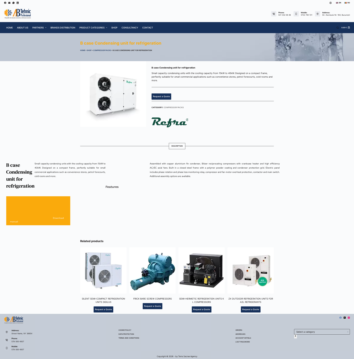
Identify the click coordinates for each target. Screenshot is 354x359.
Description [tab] (177, 146)
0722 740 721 (306, 15)
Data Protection (126, 334)
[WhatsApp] (13, 3)
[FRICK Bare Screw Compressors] (152, 270)
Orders (238, 330)
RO (349, 3)
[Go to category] (295, 336)
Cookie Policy (125, 330)
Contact (147, 27)
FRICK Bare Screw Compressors (152, 298)
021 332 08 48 (284, 15)
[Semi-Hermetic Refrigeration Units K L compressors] (201, 270)
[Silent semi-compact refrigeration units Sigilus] (103, 270)
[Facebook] (5, 3)
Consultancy (130, 27)
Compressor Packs (102, 50)
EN (340, 3)
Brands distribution (62, 27)
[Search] (338, 28)
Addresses (240, 334)
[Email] (9, 3)
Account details (243, 338)
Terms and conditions (129, 338)
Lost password (242, 342)
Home (9, 27)
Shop (114, 27)
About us (22, 27)
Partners (38, 27)
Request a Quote (161, 96)
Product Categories (92, 27)
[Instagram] (349, 318)
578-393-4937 (17, 341)
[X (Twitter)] (345, 318)
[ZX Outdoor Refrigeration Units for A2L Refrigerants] (250, 270)
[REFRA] (170, 122)
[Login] (331, 3)
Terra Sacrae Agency (187, 356)
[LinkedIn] (18, 3)
